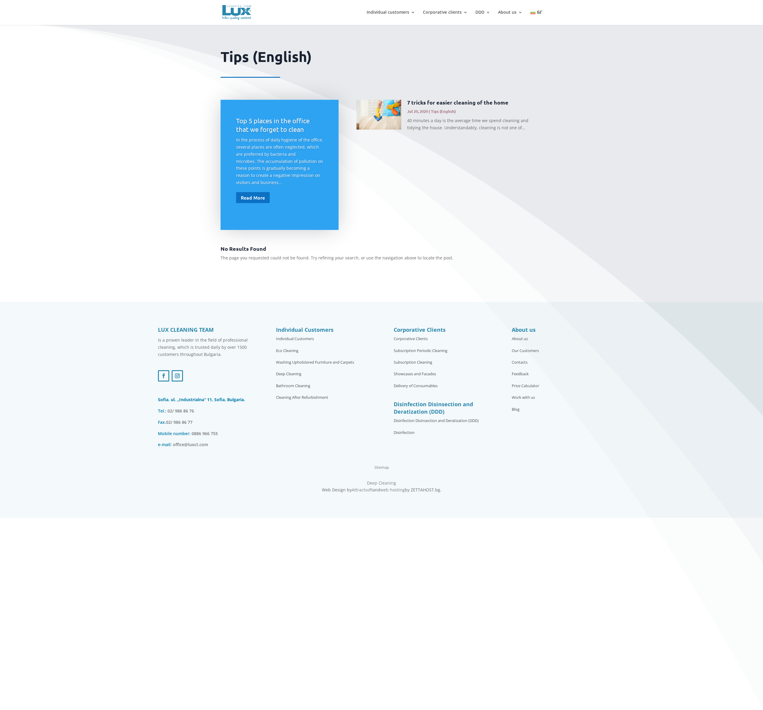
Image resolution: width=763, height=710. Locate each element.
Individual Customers (295, 339)
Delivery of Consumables (416, 386)
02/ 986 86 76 (181, 411)
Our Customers (525, 350)
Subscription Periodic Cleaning (420, 350)
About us (507, 12)
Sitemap (381, 467)
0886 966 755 (205, 433)
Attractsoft (362, 490)
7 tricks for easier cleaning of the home (457, 102)
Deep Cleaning (288, 374)
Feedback (520, 374)
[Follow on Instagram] (177, 376)
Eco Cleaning (287, 350)
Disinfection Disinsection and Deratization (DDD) (436, 420)
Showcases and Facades (415, 374)
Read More (253, 197)
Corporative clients (442, 12)
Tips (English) (443, 111)
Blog (515, 409)
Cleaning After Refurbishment (302, 397)
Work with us (523, 397)
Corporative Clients (411, 339)
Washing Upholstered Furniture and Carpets (315, 362)
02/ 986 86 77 (179, 422)
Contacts (520, 362)
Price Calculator (525, 386)
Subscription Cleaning (413, 362)
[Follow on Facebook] (163, 376)
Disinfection (404, 432)
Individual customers (388, 12)
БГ (539, 12)
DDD (479, 12)
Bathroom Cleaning (293, 386)
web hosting (392, 490)
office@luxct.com (190, 444)
